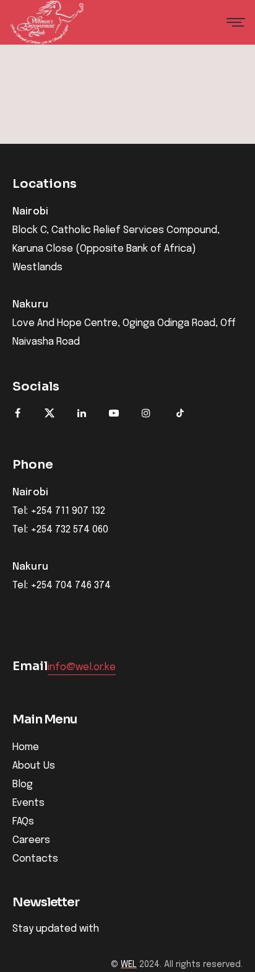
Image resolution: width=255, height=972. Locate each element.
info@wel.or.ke (82, 668)
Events (28, 803)
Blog (22, 784)
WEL (129, 964)
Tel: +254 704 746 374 (61, 586)
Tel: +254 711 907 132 (58, 511)
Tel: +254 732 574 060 (60, 530)
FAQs (23, 821)
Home (25, 747)
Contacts (35, 859)
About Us (33, 766)
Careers (31, 840)
